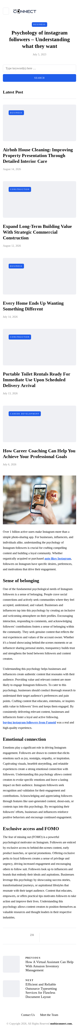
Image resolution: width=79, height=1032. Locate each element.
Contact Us (28, 1014)
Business (39, 24)
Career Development (24, 414)
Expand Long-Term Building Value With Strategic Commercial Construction (37, 232)
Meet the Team (49, 1014)
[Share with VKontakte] (69, 935)
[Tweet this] (50, 935)
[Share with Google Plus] (55, 935)
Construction (20, 189)
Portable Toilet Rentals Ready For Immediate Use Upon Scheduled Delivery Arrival (36, 380)
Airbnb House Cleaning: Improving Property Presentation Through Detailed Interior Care (38, 155)
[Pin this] (65, 935)
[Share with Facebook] (45, 935)
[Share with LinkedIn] (60, 935)
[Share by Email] (45, 940)
